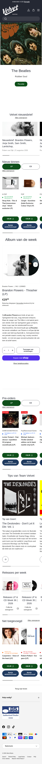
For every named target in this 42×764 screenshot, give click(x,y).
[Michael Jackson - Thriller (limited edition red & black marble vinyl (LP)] (29, 419)
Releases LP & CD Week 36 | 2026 (10, 600)
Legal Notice (21, 756)
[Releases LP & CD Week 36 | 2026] (10, 585)
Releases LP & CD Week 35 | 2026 (29, 600)
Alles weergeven (21, 118)
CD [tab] (30, 166)
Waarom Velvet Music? (18, 758)
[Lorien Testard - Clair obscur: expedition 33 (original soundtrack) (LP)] (10, 419)
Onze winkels (6, 758)
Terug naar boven (21, 689)
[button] (33, 10)
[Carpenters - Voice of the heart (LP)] (10, 636)
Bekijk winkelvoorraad (10, 226)
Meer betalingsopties (21, 363)
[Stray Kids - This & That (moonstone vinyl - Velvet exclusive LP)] (10, 183)
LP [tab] (11, 166)
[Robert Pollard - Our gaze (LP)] (29, 636)
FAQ (35, 756)
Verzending (19, 303)
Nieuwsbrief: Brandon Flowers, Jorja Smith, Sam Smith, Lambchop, (17, 143)
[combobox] (21, 18)
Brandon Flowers (7, 286)
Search (4, 756)
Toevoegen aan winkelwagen (28, 350)
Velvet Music (9, 753)
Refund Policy (12, 756)
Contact (29, 756)
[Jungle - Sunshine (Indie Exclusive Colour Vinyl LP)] (29, 183)
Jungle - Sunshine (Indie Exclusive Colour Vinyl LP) (28, 203)
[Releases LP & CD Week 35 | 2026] (29, 585)
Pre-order (21, 84)
